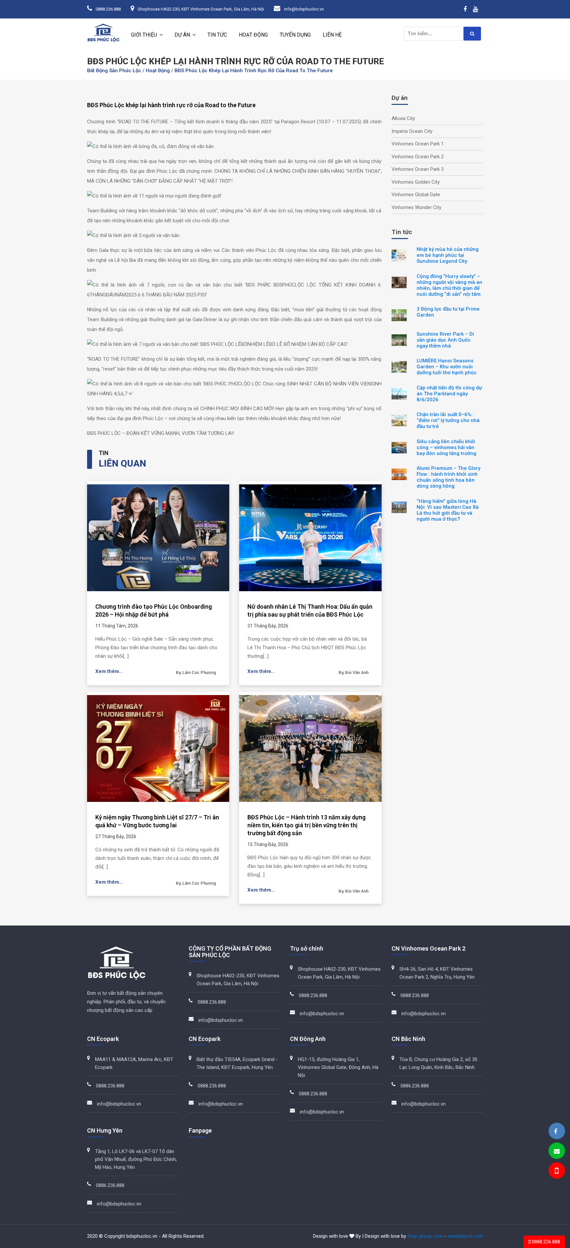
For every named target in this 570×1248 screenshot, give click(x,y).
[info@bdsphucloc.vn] (557, 1151)
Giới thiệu (144, 35)
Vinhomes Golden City (416, 182)
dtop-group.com (425, 1236)
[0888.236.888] (556, 1171)
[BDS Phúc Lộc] (555, 1131)
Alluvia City (403, 118)
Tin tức (217, 35)
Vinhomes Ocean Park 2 (418, 157)
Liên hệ (332, 35)
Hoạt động (253, 35)
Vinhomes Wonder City (416, 207)
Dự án (182, 35)
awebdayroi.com (465, 1236)
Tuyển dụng (295, 35)
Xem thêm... (109, 671)
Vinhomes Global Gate (416, 195)
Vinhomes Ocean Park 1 (418, 144)
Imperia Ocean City (412, 131)
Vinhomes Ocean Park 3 (418, 169)
